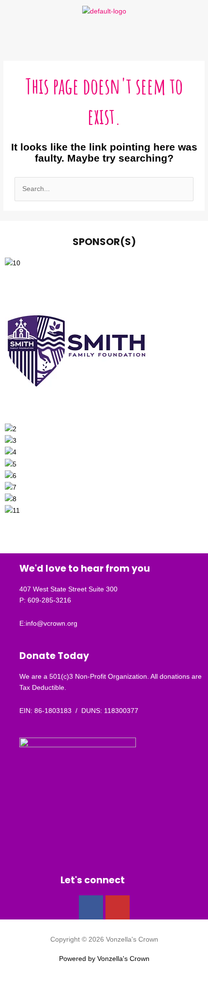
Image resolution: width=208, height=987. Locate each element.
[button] (104, 36)
